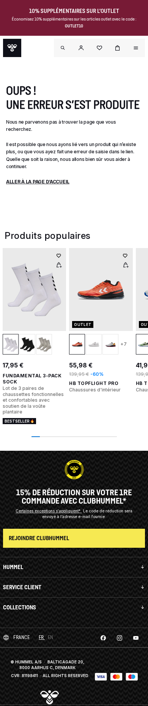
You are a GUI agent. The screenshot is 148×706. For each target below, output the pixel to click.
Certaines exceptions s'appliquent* (49, 511)
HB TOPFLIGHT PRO (93, 383)
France (21, 637)
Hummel (13, 567)
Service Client (22, 587)
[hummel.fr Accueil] (12, 48)
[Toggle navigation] (63, 48)
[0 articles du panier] (118, 48)
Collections (19, 607)
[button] (81, 48)
